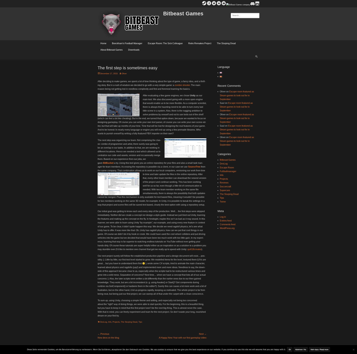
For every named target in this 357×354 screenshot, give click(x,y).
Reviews (224, 182)
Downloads (133, 50)
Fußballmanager (228, 171)
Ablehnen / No (300, 350)
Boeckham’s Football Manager (127, 43)
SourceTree (194, 167)
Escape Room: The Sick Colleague (165, 43)
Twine (223, 201)
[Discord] (252, 5)
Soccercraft (225, 186)
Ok (290, 350)
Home (103, 43)
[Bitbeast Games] (128, 23)
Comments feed (227, 224)
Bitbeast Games (183, 13)
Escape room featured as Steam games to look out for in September (237, 95)
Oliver (124, 73)
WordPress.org (227, 228)
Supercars (225, 190)
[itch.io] (257, 5)
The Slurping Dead (226, 43)
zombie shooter (182, 85)
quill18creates (194, 249)
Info (109, 322)
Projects (116, 322)
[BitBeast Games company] (238, 5)
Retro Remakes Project (199, 43)
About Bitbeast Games (111, 50)
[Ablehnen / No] (353, 349)
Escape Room (227, 167)
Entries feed (226, 220)
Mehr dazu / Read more (319, 350)
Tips (140, 322)
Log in (223, 217)
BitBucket (108, 163)
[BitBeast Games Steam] (204, 5)
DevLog (103, 322)
